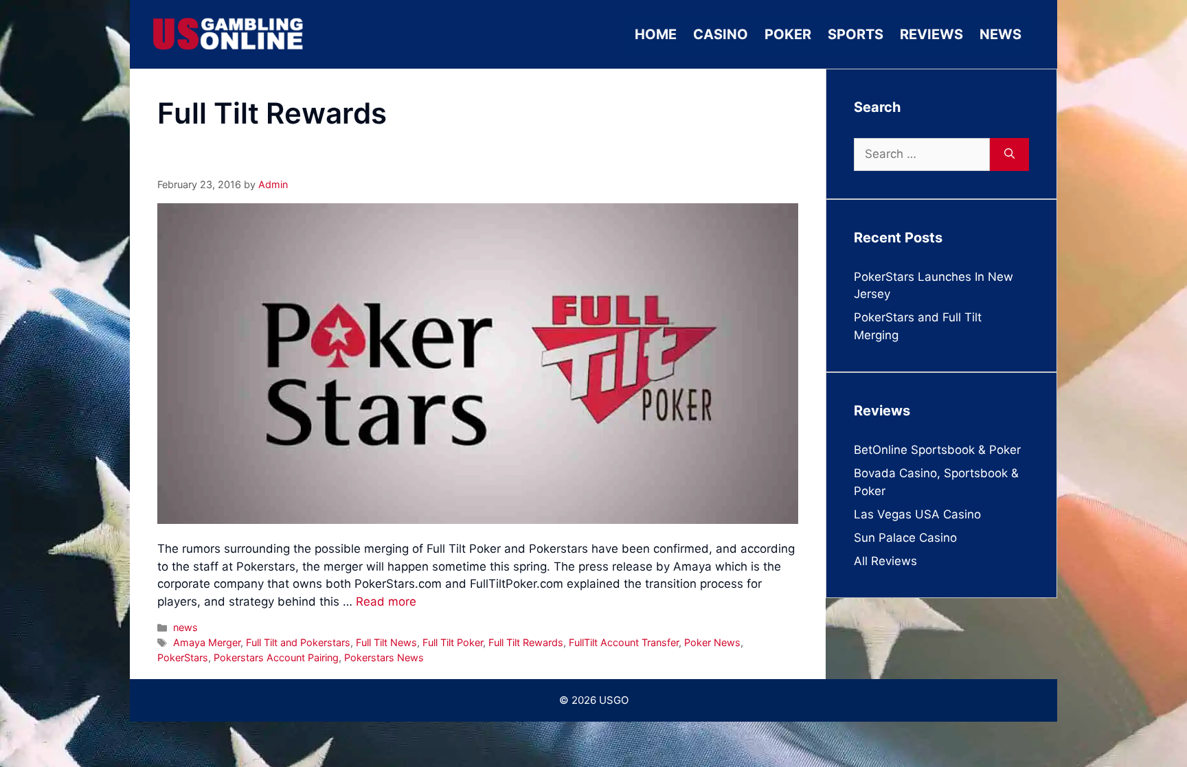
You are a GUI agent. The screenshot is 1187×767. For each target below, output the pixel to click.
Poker (788, 34)
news (185, 627)
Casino (720, 34)
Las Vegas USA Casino (917, 514)
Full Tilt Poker (452, 642)
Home (656, 34)
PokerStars (182, 657)
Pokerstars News (384, 657)
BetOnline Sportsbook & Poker (937, 450)
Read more (386, 601)
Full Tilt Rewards (525, 642)
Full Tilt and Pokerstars (298, 642)
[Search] (1009, 154)
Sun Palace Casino (905, 538)
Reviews (931, 34)
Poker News (712, 642)
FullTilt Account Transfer (624, 642)
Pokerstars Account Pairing (276, 657)
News (1000, 34)
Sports (855, 34)
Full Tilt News (386, 642)
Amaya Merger (206, 642)
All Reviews (885, 561)
